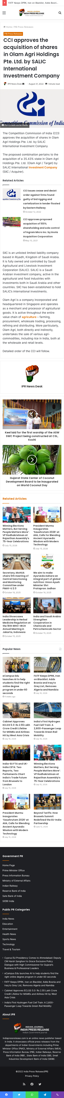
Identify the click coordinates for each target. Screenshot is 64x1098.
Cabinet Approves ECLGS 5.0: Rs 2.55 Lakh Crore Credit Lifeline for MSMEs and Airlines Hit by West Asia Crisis (16, 728)
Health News (9, 934)
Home (8, 27)
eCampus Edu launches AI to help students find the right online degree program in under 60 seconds (16, 684)
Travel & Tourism (11, 949)
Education (7, 924)
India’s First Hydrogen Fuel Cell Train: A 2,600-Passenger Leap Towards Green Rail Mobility (47, 728)
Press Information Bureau (15, 875)
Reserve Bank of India (14, 891)
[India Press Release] (32, 12)
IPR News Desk (15, 84)
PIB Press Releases (23, 27)
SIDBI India (8, 901)
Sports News (9, 939)
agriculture (29, 317)
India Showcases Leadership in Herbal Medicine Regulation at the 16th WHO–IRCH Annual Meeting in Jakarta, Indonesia (17, 624)
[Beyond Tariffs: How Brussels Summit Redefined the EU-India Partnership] (47, 802)
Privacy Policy (32, 1076)
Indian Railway (10, 885)
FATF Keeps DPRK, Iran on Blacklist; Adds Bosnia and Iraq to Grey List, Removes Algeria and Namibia (47, 682)
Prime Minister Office (13, 870)
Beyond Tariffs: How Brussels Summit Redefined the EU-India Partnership (47, 818)
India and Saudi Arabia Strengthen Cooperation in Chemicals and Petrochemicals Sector (47, 623)
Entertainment (9, 929)
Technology (8, 944)
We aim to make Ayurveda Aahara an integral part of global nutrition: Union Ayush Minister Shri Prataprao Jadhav (46, 580)
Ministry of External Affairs (16, 880)
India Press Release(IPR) (35, 1071)
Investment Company (43, 167)
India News (8, 918)
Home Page (8, 865)
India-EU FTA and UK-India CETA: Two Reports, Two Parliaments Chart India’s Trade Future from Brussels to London (15, 774)
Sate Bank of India (12, 896)
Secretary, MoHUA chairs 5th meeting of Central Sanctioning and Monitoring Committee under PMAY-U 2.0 (16, 580)
